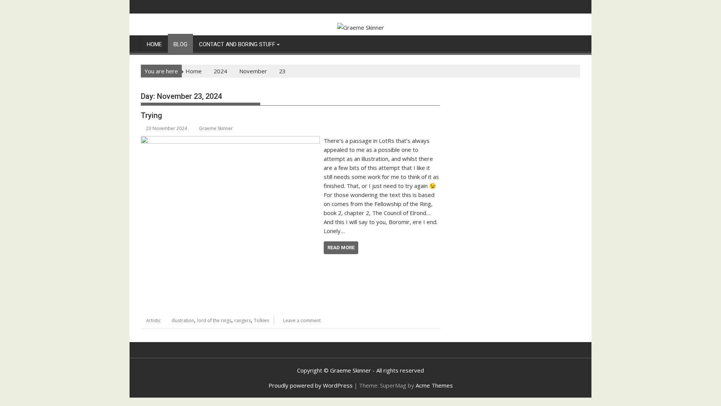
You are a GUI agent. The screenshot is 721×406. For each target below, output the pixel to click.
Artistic (153, 320)
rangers (242, 320)
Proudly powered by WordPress (310, 385)
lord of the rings (214, 320)
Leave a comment (302, 320)
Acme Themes (434, 385)
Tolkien (261, 320)
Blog (180, 44)
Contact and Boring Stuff (237, 44)
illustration (183, 320)
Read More (340, 247)
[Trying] (230, 140)
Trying (151, 115)
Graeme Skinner (216, 128)
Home (154, 44)
